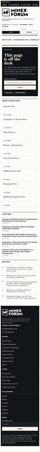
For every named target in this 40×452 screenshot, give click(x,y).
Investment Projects (8, 358)
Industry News (7, 39)
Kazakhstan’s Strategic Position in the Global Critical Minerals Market (18, 228)
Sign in (11, 32)
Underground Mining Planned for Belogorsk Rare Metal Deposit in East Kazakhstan (20, 220)
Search (31, 24)
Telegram (5, 409)
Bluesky (4, 399)
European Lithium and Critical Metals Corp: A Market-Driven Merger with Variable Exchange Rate (17, 251)
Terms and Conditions (8, 377)
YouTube (4, 406)
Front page (8, 92)
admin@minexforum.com (9, 328)
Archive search (20, 92)
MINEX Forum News (8, 351)
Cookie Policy (6, 380)
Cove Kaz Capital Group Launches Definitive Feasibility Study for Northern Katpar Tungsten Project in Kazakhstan (22, 283)
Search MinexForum (7, 421)
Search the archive (10, 79)
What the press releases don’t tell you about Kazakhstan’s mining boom (21, 276)
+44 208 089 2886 (8, 332)
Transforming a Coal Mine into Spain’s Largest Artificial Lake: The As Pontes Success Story (20, 269)
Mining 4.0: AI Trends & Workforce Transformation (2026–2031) (19, 291)
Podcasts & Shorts (7, 361)
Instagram (5, 413)
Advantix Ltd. (22, 435)
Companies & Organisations (10, 347)
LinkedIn (4, 396)
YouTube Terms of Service (10, 383)
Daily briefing (23, 24)
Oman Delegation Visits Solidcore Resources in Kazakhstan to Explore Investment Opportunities (19, 235)
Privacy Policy (6, 373)
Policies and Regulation (20, 39)
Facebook (5, 403)
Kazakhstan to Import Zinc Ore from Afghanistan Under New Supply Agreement (21, 297)
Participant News (7, 354)
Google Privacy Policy (8, 387)
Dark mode (5, 26)
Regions (4, 364)
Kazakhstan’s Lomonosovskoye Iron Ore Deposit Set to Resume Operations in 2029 (19, 243)
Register (29, 32)
